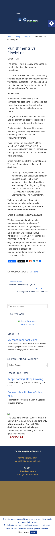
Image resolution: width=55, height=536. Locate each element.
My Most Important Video (22, 339)
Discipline (27, 37)
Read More (23, 532)
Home (10, 37)
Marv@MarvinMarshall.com (27, 461)
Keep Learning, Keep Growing (25, 379)
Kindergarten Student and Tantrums (32, 291)
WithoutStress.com (27, 6)
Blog (18, 37)
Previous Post (16, 282)
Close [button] (33, 532)
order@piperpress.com (27, 474)
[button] (51, 23)
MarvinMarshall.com (27, 458)
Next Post (41, 288)
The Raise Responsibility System (21, 285)
